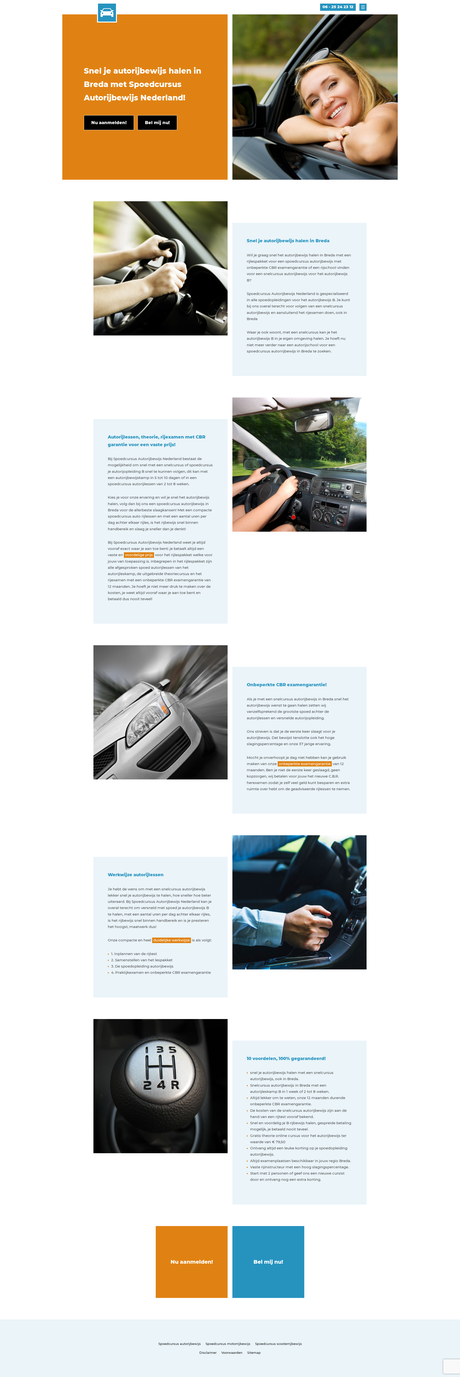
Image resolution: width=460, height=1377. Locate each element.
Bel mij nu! (268, 1262)
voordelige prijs (139, 555)
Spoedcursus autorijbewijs (179, 1344)
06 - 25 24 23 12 (337, 7)
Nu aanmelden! (192, 1262)
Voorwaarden (231, 1352)
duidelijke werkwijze (171, 940)
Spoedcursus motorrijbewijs (228, 1344)
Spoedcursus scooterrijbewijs (278, 1344)
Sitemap (254, 1352)
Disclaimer (208, 1352)
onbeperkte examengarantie (305, 763)
